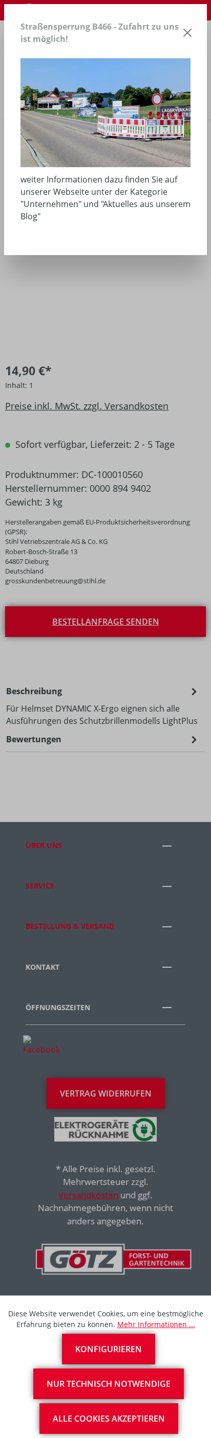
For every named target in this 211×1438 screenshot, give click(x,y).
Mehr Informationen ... (156, 1324)
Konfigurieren (108, 1349)
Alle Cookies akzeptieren (109, 1418)
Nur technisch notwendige (109, 1383)
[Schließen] (187, 33)
